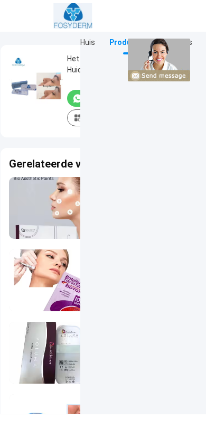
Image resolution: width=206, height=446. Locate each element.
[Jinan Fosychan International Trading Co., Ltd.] (72, 16)
